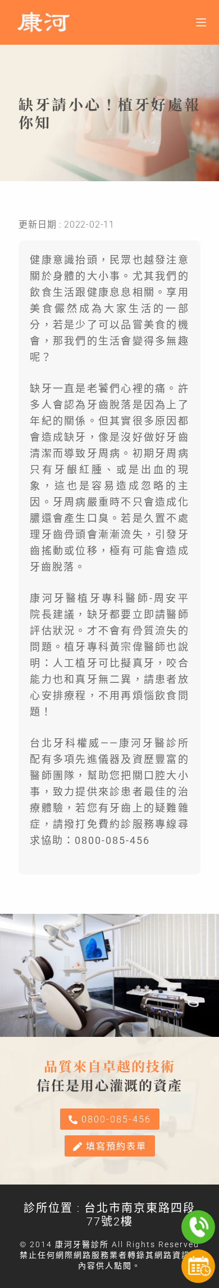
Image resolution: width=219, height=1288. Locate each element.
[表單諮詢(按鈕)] (198, 1266)
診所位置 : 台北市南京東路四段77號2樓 (109, 1214)
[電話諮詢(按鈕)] (198, 1227)
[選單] (201, 22)
